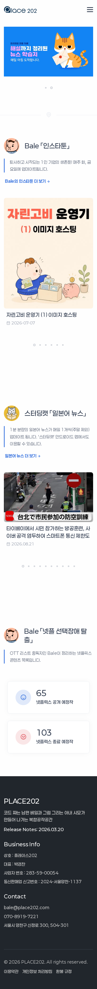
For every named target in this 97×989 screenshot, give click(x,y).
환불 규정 (64, 971)
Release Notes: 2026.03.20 (33, 829)
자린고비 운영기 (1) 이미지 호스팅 (41, 315)
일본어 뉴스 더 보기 (20, 455)
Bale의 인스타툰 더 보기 (25, 181)
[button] (46, 88)
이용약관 (11, 971)
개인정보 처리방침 (37, 971)
